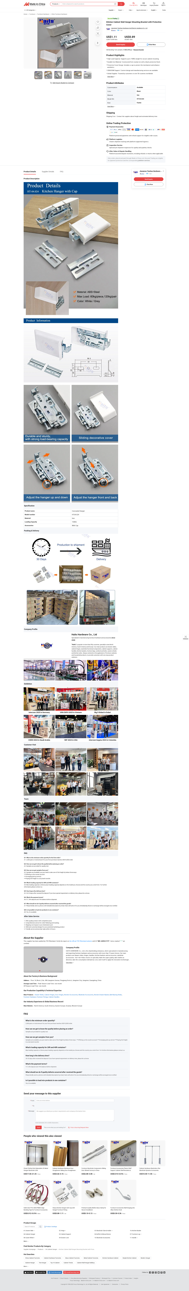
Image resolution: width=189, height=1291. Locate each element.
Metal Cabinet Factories (91, 1258)
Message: (31, 1111)
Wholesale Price (106, 1278)
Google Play (40, 1272)
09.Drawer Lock (64, 1238)
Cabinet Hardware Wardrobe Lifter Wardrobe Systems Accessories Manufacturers (149, 1170)
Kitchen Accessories (71, 995)
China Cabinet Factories (32, 1258)
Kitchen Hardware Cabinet (110, 1258)
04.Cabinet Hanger (29, 1234)
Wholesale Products (94, 1278)
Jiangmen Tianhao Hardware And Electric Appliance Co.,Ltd (129, 28)
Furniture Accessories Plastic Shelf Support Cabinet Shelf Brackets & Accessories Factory (120, 1170)
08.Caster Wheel (29, 1238)
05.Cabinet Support (65, 1234)
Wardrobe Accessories (85, 995)
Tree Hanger (42, 1263)
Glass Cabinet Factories (72, 1258)
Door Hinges (59, 995)
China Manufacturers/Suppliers (78, 1278)
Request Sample (138, 49)
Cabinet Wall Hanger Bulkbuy (86, 1263)
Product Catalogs (51, 1226)
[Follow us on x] (153, 1272)
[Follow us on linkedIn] (164, 1272)
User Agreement (105, 1284)
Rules (164, 10)
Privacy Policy (124, 1284)
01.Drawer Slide (28, 1230)
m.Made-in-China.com (99, 1280)
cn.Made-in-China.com (113, 1280)
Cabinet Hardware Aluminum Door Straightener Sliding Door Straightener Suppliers (64, 1170)
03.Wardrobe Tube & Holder (102, 1230)
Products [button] (55, 4)
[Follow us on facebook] (150, 1272)
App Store (29, 1272)
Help (130, 10)
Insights (136, 1278)
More (25, 1266)
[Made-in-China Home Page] (34, 4)
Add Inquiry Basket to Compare (63, 83)
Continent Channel (117, 1278)
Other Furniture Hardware (59, 14)
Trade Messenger (55, 1272)
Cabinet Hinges (49, 995)
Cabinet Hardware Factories (52, 1258)
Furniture (32, 14)
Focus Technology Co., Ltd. (81, 1284)
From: (32, 1101)
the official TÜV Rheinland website (80, 941)
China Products (64, 1278)
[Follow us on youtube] (159, 1272)
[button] (115, 4)
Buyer (120, 10)
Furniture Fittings (42, 997)
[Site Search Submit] (121, 4)
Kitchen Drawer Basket (101, 995)
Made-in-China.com (86, 1280)
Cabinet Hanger (30, 1263)
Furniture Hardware (43, 14)
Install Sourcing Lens (72, 1272)
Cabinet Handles (54, 997)
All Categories (30, 10)
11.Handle (133, 1238)
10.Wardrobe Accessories (102, 1238)
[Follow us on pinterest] (161, 1272)
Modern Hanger (145, 1258)
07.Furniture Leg (135, 1234)
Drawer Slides (39, 995)
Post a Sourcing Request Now (78, 1127)
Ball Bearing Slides (116, 995)
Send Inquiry (120, 44)
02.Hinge (62, 1230)
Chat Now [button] (152, 44)
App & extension (141, 10)
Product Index (128, 1278)
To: (33, 1106)
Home (25, 14)
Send (38, 1127)
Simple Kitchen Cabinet (130, 1258)
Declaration (115, 1284)
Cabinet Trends (68, 1263)
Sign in (163, 5)
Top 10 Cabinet (55, 1263)
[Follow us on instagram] (156, 1272)
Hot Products (54, 1278)
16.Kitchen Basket (135, 1230)
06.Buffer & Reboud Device (102, 1234)
